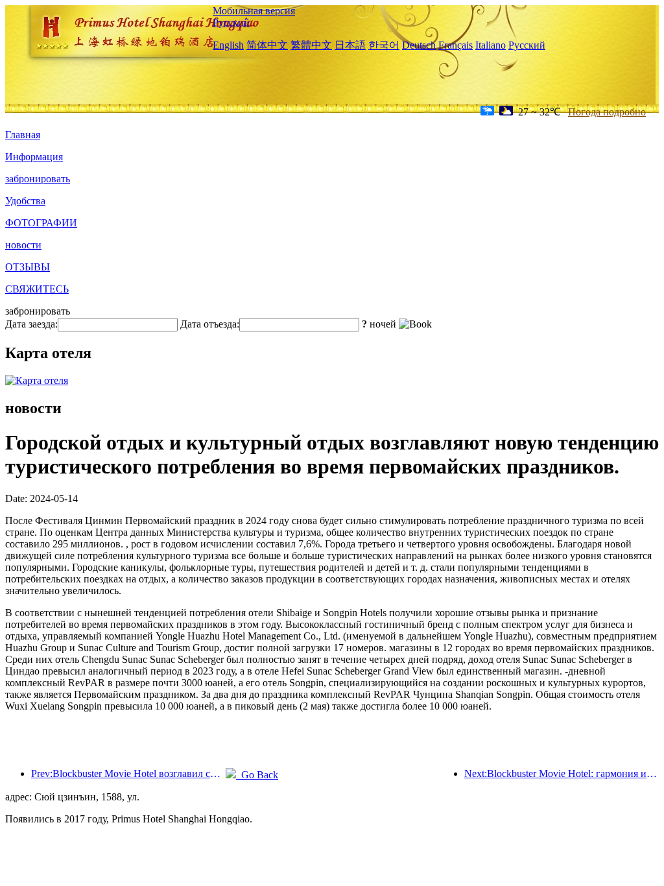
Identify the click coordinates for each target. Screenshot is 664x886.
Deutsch (419, 45)
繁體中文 (311, 45)
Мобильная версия (254, 10)
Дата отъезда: (209, 323)
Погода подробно (607, 111)
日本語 (350, 45)
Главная (22, 134)
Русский (231, 22)
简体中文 (267, 45)
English (228, 45)
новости (23, 244)
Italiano (490, 45)
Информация (34, 156)
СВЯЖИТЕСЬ (37, 288)
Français (455, 45)
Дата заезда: (31, 323)
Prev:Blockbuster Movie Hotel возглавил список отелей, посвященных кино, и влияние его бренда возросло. (128, 773)
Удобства (25, 200)
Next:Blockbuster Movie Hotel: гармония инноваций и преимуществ (561, 773)
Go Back (257, 774)
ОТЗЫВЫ (27, 266)
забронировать (37, 178)
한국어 (383, 45)
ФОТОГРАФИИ (41, 222)
